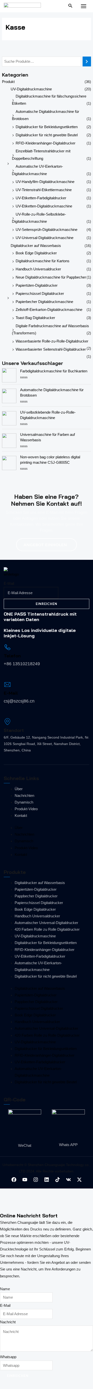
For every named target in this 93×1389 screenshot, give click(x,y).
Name (5, 1289)
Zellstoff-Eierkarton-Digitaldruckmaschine (49, 310)
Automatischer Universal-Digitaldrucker (46, 923)
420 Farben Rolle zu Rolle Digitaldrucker (47, 929)
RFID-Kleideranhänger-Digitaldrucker (45, 143)
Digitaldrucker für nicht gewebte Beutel (47, 135)
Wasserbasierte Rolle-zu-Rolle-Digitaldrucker (52, 341)
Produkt (8, 82)
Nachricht (8, 1322)
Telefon (12, 656)
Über (19, 789)
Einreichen (46, 604)
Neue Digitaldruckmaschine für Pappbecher (51, 277)
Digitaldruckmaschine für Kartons (42, 261)
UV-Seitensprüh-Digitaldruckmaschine (46, 230)
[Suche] (87, 61)
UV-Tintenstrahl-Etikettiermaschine (44, 190)
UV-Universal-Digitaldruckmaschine (44, 238)
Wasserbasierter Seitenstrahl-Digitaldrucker (51, 349)
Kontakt (21, 816)
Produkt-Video (26, 809)
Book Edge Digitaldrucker (36, 253)
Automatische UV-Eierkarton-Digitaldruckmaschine (38, 966)
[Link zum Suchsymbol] (70, 6)
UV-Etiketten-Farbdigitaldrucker (41, 198)
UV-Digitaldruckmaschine (31, 89)
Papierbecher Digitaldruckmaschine (44, 302)
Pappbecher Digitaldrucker (36, 896)
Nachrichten (24, 796)
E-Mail (9, 583)
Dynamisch (24, 802)
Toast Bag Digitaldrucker (35, 318)
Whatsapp (8, 1357)
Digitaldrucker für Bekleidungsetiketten (47, 127)
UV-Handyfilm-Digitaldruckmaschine (45, 182)
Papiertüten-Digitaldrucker (37, 285)
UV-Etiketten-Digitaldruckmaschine (44, 206)
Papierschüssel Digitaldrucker (40, 294)
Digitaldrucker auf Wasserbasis (36, 246)
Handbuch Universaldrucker (38, 269)
